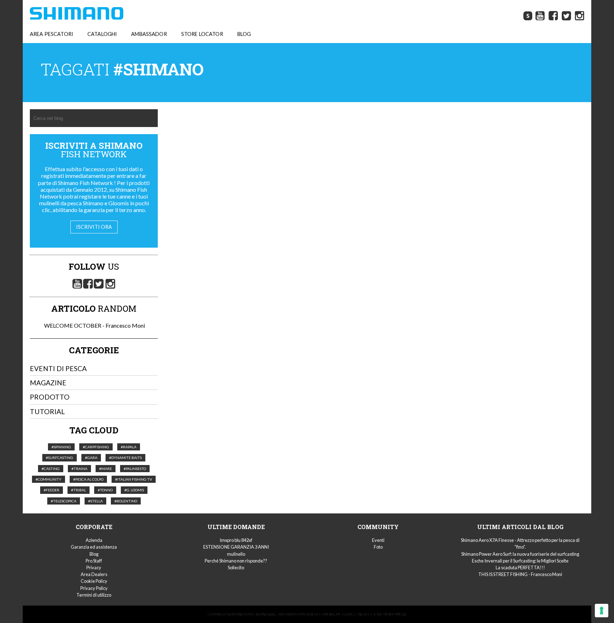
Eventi (378, 540)
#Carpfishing (96, 447)
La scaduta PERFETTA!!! (520, 567)
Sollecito (236, 567)
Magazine (48, 383)
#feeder (51, 490)
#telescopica (63, 501)
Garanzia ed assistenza (94, 547)
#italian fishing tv (133, 479)
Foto (378, 547)
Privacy (93, 567)
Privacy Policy (94, 588)
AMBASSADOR (149, 34)
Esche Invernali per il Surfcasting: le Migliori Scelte (520, 561)
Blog (94, 554)
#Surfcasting (59, 457)
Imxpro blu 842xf (236, 540)
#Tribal (78, 490)
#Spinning (61, 447)
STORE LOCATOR (202, 34)
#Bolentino (125, 501)
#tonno (105, 490)
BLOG (244, 34)
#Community (48, 479)
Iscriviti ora (94, 227)
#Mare (105, 468)
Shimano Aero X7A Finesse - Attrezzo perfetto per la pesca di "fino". (520, 543)
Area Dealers (94, 574)
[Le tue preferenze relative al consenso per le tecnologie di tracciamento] (601, 610)
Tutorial (47, 411)
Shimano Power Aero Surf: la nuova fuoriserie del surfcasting (520, 554)
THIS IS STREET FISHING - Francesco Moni (520, 574)
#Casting (51, 468)
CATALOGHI (102, 34)
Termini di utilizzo (93, 595)
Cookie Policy (94, 581)
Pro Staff (94, 561)
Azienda (94, 540)
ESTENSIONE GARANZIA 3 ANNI (236, 547)
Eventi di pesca (58, 368)
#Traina (79, 468)
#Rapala (128, 447)
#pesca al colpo (88, 479)
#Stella (95, 501)
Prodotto (50, 397)
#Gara (91, 457)
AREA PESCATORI (51, 34)
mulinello (236, 554)
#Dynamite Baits (125, 457)
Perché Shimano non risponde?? (236, 561)
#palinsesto (135, 468)
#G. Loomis (134, 490)
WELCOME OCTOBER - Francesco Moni (94, 325)
